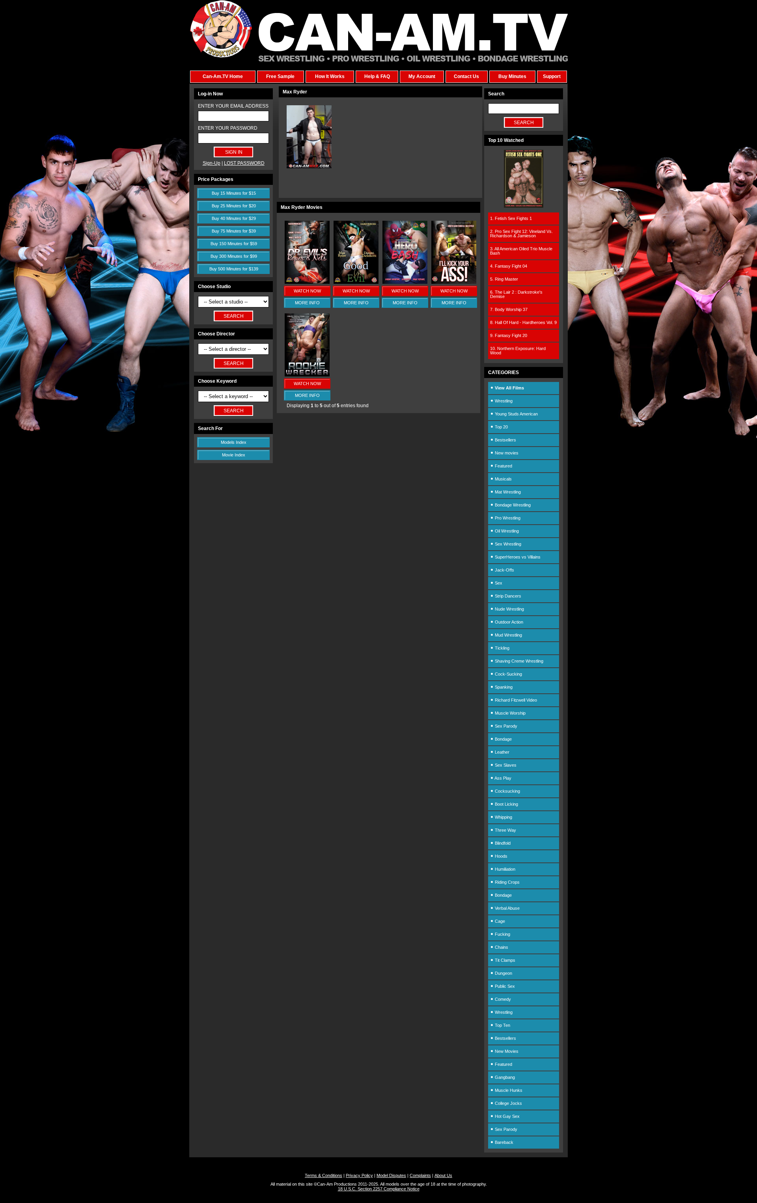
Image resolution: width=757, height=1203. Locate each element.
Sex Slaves (505, 765)
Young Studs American (516, 414)
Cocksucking (507, 791)
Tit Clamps (504, 960)
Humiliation (504, 869)
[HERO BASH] (404, 282)
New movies (506, 453)
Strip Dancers (507, 596)
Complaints (420, 1175)
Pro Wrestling (507, 518)
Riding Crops (507, 882)
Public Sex (504, 986)
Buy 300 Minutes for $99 (234, 256)
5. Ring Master (504, 279)
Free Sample (280, 76)
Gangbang (504, 1077)
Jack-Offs (504, 570)
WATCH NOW (307, 291)
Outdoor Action (508, 622)
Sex (498, 583)
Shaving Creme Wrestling (518, 661)
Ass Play (502, 778)
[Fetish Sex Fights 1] (523, 206)
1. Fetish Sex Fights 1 (511, 218)
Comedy (502, 999)
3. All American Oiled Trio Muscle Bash (521, 250)
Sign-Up (211, 163)
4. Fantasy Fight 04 (508, 266)
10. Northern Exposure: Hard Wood (518, 350)
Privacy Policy (359, 1175)
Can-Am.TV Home (223, 76)
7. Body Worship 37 (509, 309)
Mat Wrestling (507, 492)
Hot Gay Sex (507, 1116)
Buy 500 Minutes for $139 (233, 268)
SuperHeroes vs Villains (517, 557)
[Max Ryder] (309, 166)
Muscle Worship (510, 713)
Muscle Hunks (508, 1090)
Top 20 (501, 427)
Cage (499, 921)
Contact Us (466, 76)
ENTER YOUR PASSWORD (227, 128)
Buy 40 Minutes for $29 (234, 218)
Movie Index (233, 455)
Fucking (502, 934)
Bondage (503, 739)
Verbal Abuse (507, 908)
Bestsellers (505, 440)
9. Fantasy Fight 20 (508, 335)
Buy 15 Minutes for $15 (234, 193)
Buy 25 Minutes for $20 (234, 205)
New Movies (506, 1051)
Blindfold (502, 843)
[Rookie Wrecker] (307, 375)
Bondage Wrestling (512, 505)
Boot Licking (506, 804)
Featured (503, 466)
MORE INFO (307, 302)
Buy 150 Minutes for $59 (234, 243)
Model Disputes (391, 1175)
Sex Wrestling (507, 544)
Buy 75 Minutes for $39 (234, 231)
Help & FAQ (377, 76)
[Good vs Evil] (356, 282)
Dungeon (503, 973)
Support (552, 76)
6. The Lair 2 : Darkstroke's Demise (516, 294)
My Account (421, 76)
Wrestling (503, 401)
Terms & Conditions (323, 1175)
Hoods (500, 856)
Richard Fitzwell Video (515, 700)
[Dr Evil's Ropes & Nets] (307, 282)
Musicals (503, 479)
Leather (501, 752)
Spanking (503, 687)
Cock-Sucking (508, 674)
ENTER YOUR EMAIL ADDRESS (233, 106)
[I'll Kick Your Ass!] (453, 282)
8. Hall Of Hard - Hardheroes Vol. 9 (523, 322)
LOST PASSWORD (244, 163)
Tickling (501, 648)
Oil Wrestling (506, 531)
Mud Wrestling (508, 635)
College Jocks (508, 1103)
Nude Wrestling (509, 609)
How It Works (330, 76)
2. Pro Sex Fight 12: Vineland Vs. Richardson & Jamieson (521, 233)
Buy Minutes (512, 76)
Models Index (233, 442)
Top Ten (502, 1025)
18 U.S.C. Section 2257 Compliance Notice (379, 1188)
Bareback (503, 1142)
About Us (443, 1175)
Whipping (503, 817)
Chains (501, 947)
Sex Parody (505, 726)
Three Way (505, 830)
